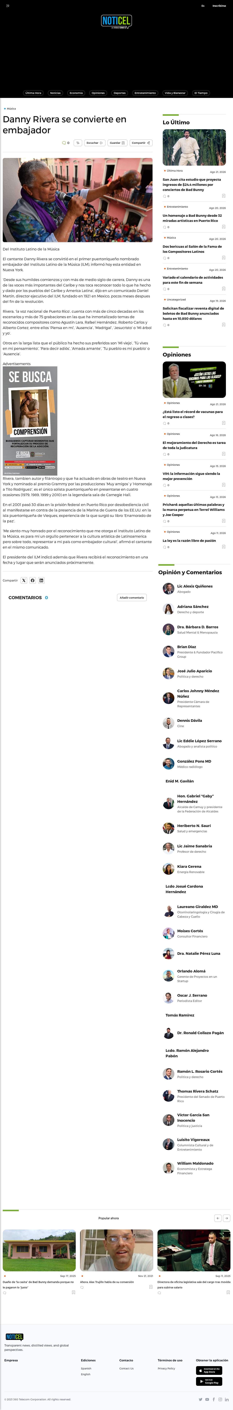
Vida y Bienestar (175, 92)
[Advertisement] (116, 57)
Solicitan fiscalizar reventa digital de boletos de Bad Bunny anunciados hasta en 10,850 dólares (193, 313)
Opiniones (98, 92)
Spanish (86, 1368)
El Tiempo (201, 92)
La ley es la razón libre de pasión (189, 540)
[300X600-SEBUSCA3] (78, 421)
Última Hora (33, 92)
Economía (76, 92)
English (85, 1374)
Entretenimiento (145, 92)
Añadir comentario (132, 597)
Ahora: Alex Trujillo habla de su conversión (29, 1282)
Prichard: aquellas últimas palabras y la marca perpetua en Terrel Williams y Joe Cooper (194, 510)
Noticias (55, 92)
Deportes (120, 92)
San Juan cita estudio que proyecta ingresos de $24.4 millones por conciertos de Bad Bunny (192, 184)
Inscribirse (219, 5)
